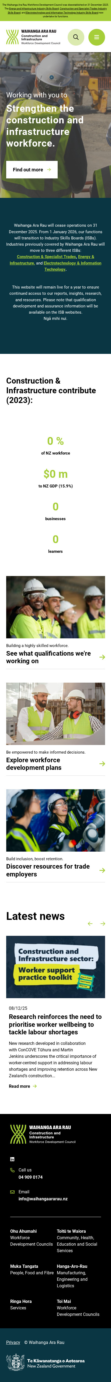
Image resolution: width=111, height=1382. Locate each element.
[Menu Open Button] (96, 37)
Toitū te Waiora (77, 1240)
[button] (90, 924)
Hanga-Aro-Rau (72, 1275)
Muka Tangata (32, 1269)
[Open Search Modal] (76, 37)
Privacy (13, 1342)
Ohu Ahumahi (31, 1237)
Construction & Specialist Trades (46, 256)
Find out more (28, 169)
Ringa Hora (21, 1304)
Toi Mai (78, 1307)
